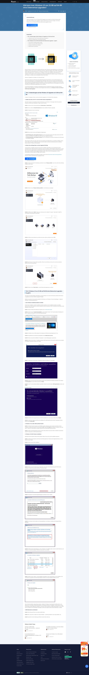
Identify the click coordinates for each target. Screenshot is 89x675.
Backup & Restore (45, 1)
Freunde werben (19, 665)
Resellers (18, 657)
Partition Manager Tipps (30, 660)
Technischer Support (73, 102)
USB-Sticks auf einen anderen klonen (75, 95)
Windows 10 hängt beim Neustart (75, 76)
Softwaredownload (48, 309)
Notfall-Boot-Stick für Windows (56, 657)
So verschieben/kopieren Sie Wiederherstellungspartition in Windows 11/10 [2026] (33, 635)
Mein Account (43, 660)
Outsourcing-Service (20, 662)
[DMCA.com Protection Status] (22, 672)
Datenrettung (29, 1)
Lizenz (42, 657)
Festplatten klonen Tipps (30, 662)
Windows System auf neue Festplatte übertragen (75, 86)
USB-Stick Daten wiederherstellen (57, 658)
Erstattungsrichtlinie (44, 653)
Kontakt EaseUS (19, 655)
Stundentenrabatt (19, 660)
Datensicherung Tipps (29, 658)
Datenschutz (42, 655)
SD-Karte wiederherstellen (56, 655)
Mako (26, 11)
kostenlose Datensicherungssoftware (55, 154)
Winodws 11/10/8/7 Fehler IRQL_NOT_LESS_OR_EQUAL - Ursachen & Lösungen (32, 628)
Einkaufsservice (73, 105)
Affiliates (18, 658)
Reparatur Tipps (28, 657)
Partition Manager (36, 1)
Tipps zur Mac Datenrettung (30, 653)
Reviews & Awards (19, 653)
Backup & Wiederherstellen (43, 11)
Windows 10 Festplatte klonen (75, 81)
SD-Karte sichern (75, 90)
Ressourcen (28, 649)
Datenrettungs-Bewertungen (56, 653)
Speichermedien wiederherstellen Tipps (32, 655)
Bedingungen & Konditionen (45, 658)
